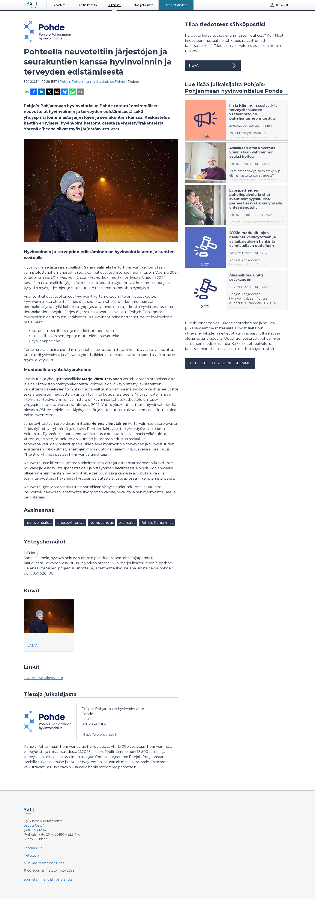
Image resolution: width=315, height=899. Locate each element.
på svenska (64, 879)
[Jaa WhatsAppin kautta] (72, 92)
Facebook (31, 848)
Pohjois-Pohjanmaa (156, 523)
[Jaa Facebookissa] (33, 92)
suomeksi (31, 879)
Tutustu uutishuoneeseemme (219, 363)
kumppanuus (102, 523)
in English (47, 879)
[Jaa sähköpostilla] (80, 92)
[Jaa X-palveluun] (49, 92)
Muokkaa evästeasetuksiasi (44, 863)
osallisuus (127, 523)
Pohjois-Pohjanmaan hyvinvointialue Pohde (92, 82)
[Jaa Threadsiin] (57, 92)
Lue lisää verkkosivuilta (43, 678)
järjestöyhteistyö (71, 523)
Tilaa (193, 65)
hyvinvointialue (39, 523)
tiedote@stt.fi (34, 825)
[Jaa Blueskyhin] (64, 92)
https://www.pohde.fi (99, 734)
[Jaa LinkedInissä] (41, 92)
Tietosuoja (31, 855)
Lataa (32, 645)
